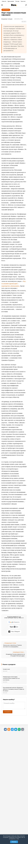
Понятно (14, 841)
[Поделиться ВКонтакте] (5, 729)
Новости (4, 1)
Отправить (7, 711)
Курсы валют (11, 1)
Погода (17, 1)
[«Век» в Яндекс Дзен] (14, 627)
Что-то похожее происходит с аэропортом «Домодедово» (13, 283)
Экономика (6, 9)
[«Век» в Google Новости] (14, 622)
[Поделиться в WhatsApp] (19, 729)
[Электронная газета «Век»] (14, 5)
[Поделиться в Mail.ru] (12, 729)
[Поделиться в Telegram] (15, 729)
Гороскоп (23, 1)
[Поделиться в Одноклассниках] (8, 729)
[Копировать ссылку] (22, 729)
